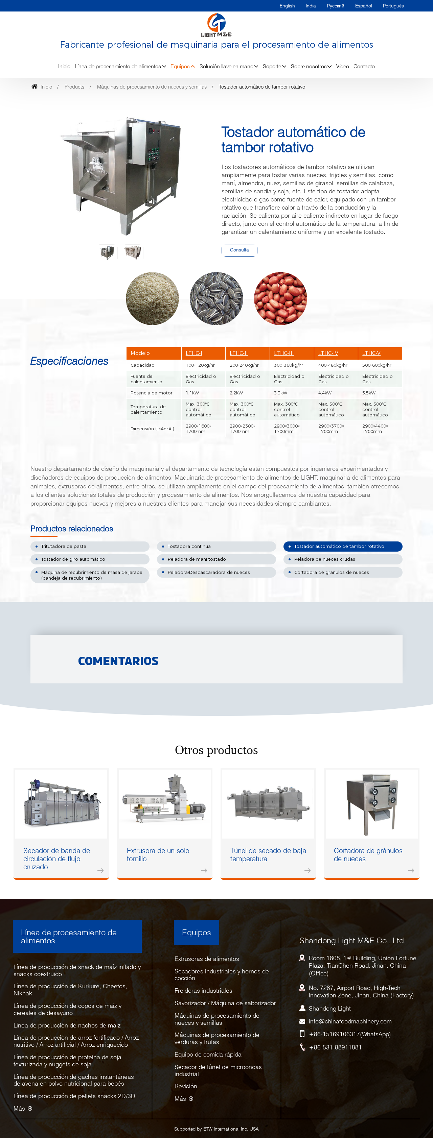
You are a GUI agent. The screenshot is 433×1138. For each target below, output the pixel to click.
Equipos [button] (180, 66)
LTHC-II (239, 353)
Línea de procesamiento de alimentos (69, 936)
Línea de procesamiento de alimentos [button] (118, 66)
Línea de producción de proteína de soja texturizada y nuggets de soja (67, 1061)
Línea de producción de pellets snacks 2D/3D (74, 1095)
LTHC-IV (328, 353)
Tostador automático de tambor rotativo (339, 546)
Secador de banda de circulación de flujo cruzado (56, 858)
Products (74, 86)
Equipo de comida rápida (208, 1054)
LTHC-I (194, 353)
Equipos (196, 932)
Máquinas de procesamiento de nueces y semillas (152, 86)
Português (393, 5)
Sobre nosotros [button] (309, 66)
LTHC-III (284, 353)
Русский (335, 5)
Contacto (364, 66)
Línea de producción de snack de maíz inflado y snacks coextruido (77, 970)
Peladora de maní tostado (197, 559)
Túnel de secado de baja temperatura (268, 854)
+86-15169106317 (334, 1034)
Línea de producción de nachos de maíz (67, 1025)
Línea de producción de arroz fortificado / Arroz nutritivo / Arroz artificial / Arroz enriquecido (76, 1041)
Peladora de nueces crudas (324, 559)
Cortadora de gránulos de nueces (331, 572)
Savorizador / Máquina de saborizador (225, 1003)
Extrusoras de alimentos (207, 958)
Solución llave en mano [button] (226, 66)
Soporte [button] (272, 66)
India (311, 5)
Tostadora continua (189, 546)
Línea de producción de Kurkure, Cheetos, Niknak (70, 990)
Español (363, 5)
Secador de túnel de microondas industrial (218, 1070)
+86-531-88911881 (335, 1047)
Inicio (64, 66)
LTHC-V (371, 353)
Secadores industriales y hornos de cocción (222, 975)
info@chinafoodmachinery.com (350, 1021)
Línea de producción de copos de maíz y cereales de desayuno (67, 1009)
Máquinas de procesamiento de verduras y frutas (217, 1038)
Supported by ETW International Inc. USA (216, 1129)
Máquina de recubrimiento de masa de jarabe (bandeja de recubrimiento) (91, 575)
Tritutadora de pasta (63, 546)
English (287, 5)
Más (19, 1108)
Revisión (186, 1086)
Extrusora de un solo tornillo (158, 854)
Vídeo (342, 66)
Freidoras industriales (203, 990)
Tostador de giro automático (73, 559)
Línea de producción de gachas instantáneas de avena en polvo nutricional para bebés (74, 1080)
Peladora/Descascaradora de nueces (209, 572)
